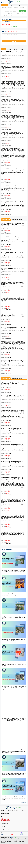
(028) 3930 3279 (11, 816)
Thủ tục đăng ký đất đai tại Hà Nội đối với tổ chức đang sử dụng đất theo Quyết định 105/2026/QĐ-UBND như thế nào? (14, 798)
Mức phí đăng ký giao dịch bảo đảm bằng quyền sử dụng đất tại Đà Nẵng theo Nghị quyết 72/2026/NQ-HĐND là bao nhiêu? (14, 664)
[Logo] (7, 808)
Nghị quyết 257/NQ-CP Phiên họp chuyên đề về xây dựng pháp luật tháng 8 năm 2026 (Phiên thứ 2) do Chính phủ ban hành (12, 67)
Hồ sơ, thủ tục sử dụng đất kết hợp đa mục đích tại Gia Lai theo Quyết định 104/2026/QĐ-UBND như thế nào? (13, 594)
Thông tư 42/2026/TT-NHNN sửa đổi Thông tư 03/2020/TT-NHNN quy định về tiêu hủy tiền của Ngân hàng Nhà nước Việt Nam (12, 314)
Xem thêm (24, 802)
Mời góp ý (14, 26)
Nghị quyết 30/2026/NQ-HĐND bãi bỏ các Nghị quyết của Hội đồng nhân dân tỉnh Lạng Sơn (13, 328)
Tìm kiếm (23, 11)
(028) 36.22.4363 (7, 815)
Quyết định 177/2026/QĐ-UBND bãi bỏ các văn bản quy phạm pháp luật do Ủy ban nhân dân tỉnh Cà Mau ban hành (13, 283)
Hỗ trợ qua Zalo (6, 21)
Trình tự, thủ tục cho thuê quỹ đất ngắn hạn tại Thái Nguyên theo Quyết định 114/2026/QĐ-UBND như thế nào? (13, 617)
